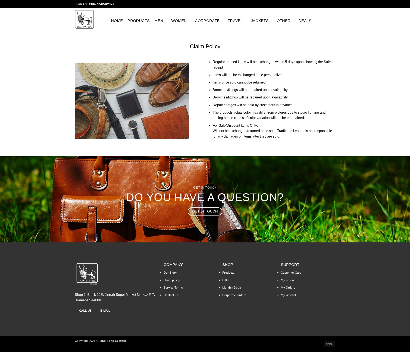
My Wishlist (288, 295)
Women (179, 21)
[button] (316, 20)
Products (138, 21)
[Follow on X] (333, 3)
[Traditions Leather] (90, 19)
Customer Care (291, 272)
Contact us (171, 295)
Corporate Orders (234, 295)
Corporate (207, 21)
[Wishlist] (324, 20)
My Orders (288, 287)
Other (284, 21)
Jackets (260, 21)
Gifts (225, 280)
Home (117, 21)
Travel (235, 21)
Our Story (170, 272)
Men (158, 21)
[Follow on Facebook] (325, 3)
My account (288, 280)
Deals (305, 21)
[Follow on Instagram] (329, 3)
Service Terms (173, 287)
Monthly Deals (232, 287)
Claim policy (172, 280)
